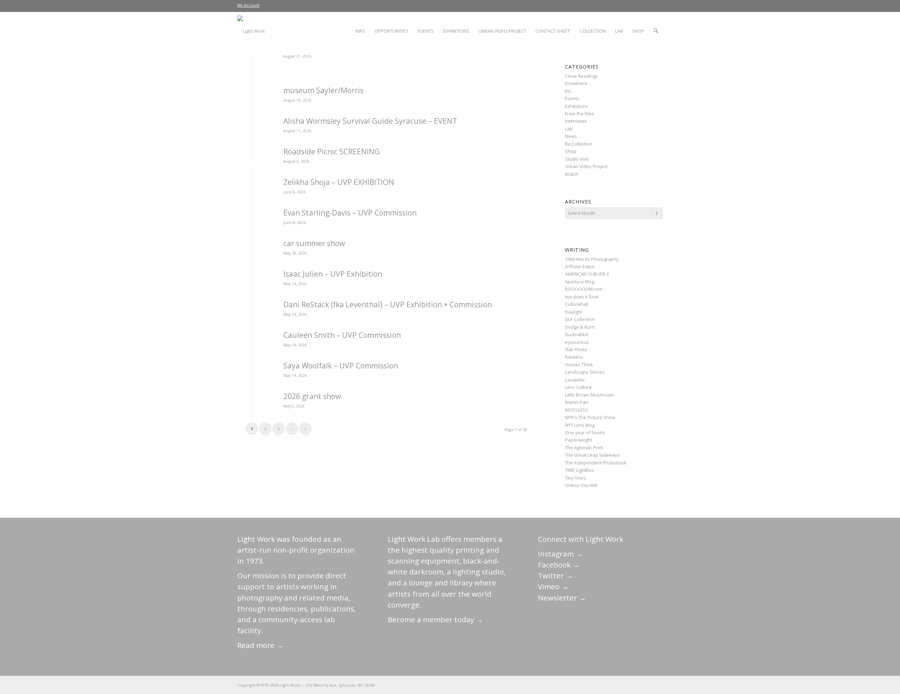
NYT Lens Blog (579, 425)
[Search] (656, 30)
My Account (248, 5)
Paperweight (578, 440)
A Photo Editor (580, 266)
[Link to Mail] (594, 685)
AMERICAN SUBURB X (587, 274)
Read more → (260, 645)
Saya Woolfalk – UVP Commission (340, 366)
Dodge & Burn (579, 327)
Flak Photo (576, 349)
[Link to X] (604, 685)
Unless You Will (581, 485)
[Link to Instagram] (626, 685)
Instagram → (560, 554)
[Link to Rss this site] (657, 685)
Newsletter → (562, 598)
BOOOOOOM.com (584, 289)
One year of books (585, 432)
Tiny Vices (575, 478)
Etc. (568, 91)
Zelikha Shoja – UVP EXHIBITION (338, 182)
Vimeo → (553, 586)
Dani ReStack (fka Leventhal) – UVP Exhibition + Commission (387, 304)
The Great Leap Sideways (592, 455)
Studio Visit (577, 159)
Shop (570, 151)
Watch (571, 174)
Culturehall (576, 304)
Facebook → (559, 565)
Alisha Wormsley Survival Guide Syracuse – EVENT (370, 121)
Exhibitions (576, 106)
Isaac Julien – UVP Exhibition (332, 274)
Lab (569, 129)
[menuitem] (248, 5)
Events (572, 98)
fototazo (574, 357)
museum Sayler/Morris (323, 90)
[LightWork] (251, 30)
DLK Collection (580, 319)
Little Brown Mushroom (589, 395)
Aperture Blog (579, 281)
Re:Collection (578, 144)
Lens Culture (578, 387)
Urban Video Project (586, 166)
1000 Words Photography (592, 259)
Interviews (576, 121)
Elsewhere (576, 83)
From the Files (579, 113)
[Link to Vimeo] (636, 685)
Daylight (573, 312)
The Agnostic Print (584, 447)
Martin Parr (577, 402)
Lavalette (575, 380)
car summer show (314, 243)
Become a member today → (435, 619)
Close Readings (581, 76)
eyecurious (577, 342)
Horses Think (579, 364)
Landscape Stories (585, 372)
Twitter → (555, 575)
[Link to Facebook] (615, 685)
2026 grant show (312, 396)
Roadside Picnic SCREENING (331, 151)
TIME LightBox (579, 470)
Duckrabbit (576, 334)
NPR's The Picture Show (590, 417)
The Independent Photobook (595, 463)
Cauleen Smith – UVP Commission (342, 335)
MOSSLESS (576, 410)
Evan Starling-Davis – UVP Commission (350, 213)
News (571, 136)
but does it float (581, 297)
